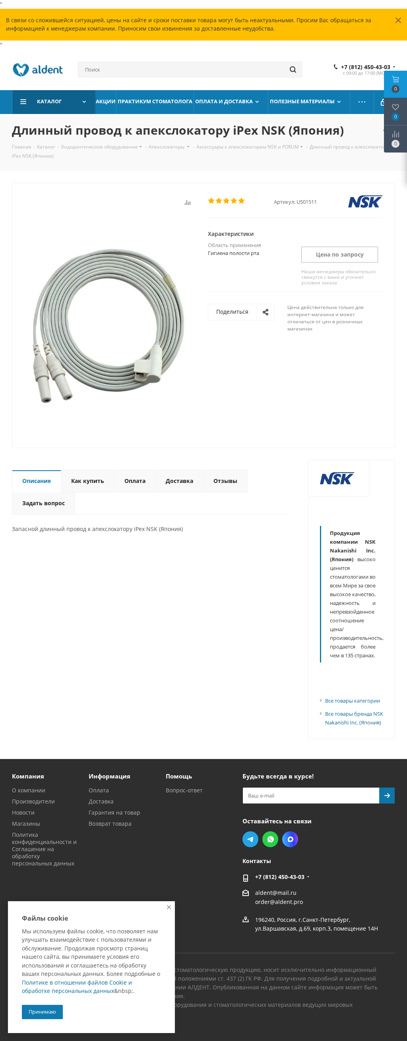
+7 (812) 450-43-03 (365, 67)
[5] (242, 201)
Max (290, 839)
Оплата (99, 790)
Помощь (179, 776)
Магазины (26, 823)
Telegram (250, 839)
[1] (211, 201)
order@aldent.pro (279, 902)
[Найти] (292, 69)
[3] (227, 201)
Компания (28, 776)
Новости (23, 812)
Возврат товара (110, 823)
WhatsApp (270, 839)
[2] (219, 201)
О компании (28, 790)
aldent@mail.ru (276, 892)
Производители (33, 801)
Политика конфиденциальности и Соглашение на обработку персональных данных (44, 849)
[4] (234, 201)
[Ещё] (362, 102)
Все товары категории (352, 700)
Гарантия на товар (114, 812)
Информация (109, 776)
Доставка (101, 801)
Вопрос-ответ (184, 790)
